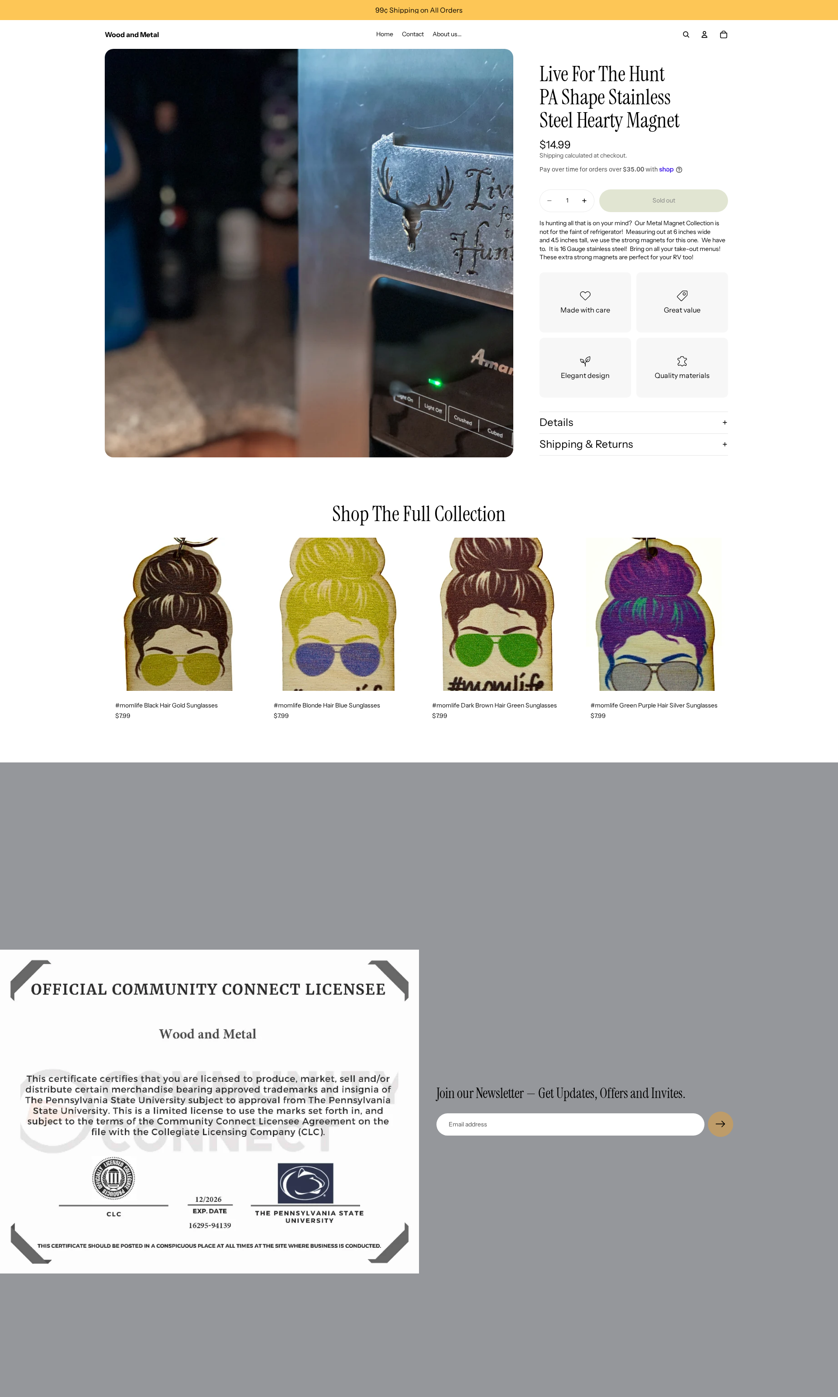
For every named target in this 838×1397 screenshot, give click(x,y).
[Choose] (244, 678)
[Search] (686, 34)
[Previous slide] (118, 614)
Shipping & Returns (586, 444)
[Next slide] (245, 614)
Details (556, 422)
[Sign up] (720, 1124)
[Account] (704, 34)
